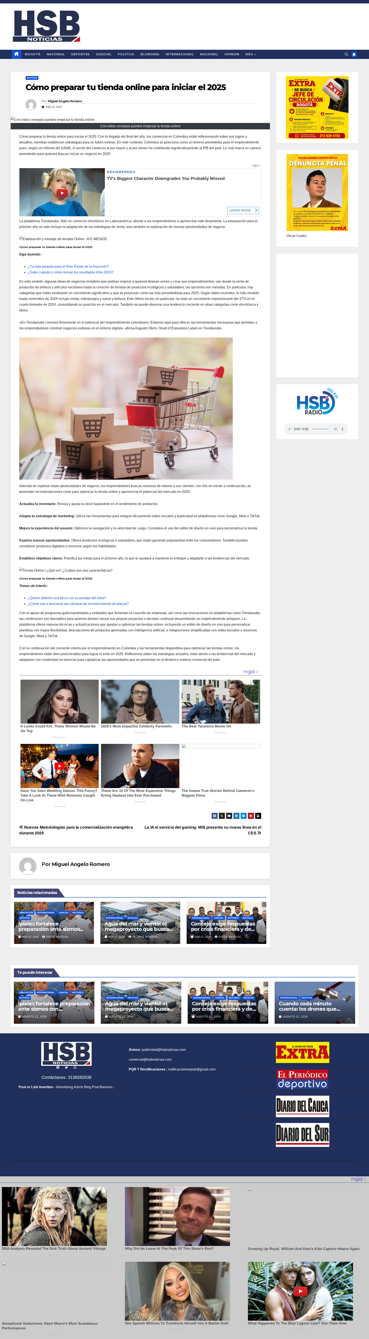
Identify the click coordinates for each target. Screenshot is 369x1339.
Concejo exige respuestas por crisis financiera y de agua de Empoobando (223, 929)
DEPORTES (80, 54)
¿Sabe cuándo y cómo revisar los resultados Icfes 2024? (70, 272)
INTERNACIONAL (180, 54)
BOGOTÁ (33, 54)
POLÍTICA (126, 54)
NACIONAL (56, 54)
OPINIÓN (231, 54)
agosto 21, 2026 (34, 1016)
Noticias (32, 78)
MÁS (250, 54)
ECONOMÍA (150, 54)
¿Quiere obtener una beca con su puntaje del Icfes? (67, 598)
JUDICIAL (104, 54)
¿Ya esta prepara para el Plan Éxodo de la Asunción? (68, 266)
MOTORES (78, 912)
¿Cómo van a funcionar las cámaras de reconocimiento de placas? (78, 604)
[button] (346, 54)
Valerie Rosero (145, 936)
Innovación (26, 912)
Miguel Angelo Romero (65, 101)
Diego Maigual (57, 936)
